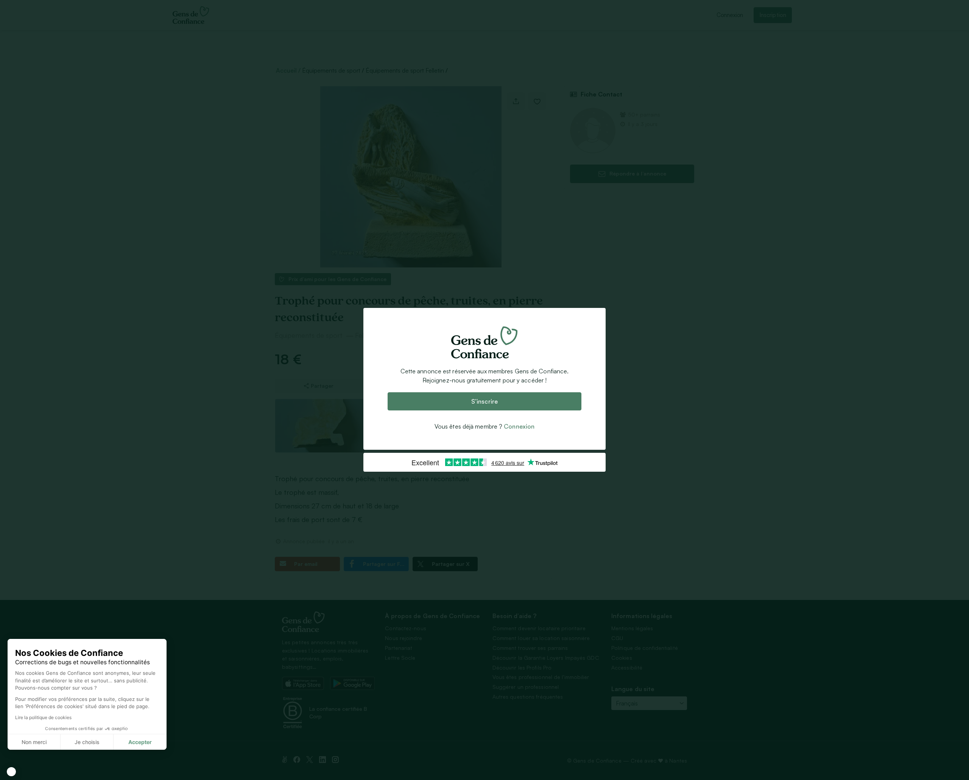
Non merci (34, 742)
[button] (11, 771)
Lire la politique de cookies (43, 717)
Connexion (519, 426)
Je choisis (87, 742)
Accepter (140, 742)
